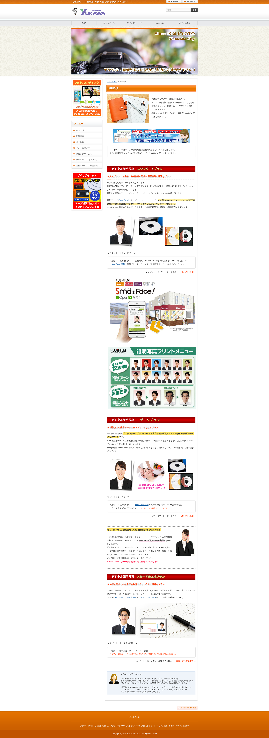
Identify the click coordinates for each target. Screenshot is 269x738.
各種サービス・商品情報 (87, 165)
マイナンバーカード (147, 597)
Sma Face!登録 (118, 264)
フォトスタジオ (83, 148)
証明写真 (80, 142)
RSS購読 (174, 1)
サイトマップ (190, 1)
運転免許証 (132, 597)
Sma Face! (124, 200)
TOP (84, 23)
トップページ (112, 82)
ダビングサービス (134, 23)
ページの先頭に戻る (187, 708)
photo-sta (160, 23)
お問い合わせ (185, 23)
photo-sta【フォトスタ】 (87, 159)
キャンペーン (109, 23)
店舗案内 (80, 136)
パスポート (120, 597)
